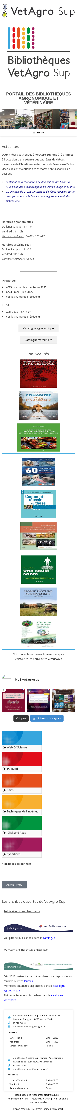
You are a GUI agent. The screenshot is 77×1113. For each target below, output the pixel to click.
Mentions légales (38, 1102)
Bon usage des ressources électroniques (36, 1094)
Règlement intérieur (18, 1098)
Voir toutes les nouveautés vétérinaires (38, 659)
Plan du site (60, 1098)
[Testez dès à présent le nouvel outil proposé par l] (38, 700)
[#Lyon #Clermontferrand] (13, 700)
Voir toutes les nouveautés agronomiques (38, 654)
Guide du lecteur (41, 1098)
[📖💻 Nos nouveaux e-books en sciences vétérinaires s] (63, 700)
